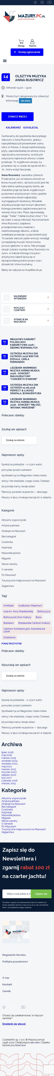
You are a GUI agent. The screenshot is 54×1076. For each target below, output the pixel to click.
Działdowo (9, 637)
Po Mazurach (9, 575)
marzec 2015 (9, 783)
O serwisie (7, 569)
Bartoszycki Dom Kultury (17, 617)
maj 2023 (7, 766)
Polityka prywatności (15, 961)
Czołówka (7, 542)
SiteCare (20, 1045)
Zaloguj (25, 100)
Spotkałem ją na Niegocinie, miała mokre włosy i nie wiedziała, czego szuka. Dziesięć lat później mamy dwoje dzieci (26, 481)
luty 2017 (7, 777)
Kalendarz (13, 127)
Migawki (6, 558)
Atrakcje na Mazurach (13, 531)
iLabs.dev (34, 1042)
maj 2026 (7, 755)
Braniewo (8, 623)
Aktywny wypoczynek (14, 520)
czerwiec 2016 (9, 780)
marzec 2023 (9, 769)
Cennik (6, 991)
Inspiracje (7, 547)
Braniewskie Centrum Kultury (34, 623)
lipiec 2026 (8, 752)
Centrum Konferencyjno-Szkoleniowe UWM (24, 630)
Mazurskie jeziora (11, 553)
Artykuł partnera (10, 525)
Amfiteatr (8, 605)
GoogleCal (30, 127)
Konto (32, 45)
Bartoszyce (43, 611)
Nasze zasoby (9, 564)
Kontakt (7, 984)
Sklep (21, 45)
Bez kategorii (9, 536)
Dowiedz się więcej (14, 1023)
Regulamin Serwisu (14, 955)
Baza (38, 617)
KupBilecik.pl (34, 269)
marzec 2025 (9, 758)
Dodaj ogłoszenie (29, 52)
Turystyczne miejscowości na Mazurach (24, 580)
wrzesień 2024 (10, 760)
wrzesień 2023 (9, 763)
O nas (5, 977)
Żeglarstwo (8, 586)
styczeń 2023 (9, 772)
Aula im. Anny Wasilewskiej (18, 611)
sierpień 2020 (9, 775)
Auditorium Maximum (30, 605)
